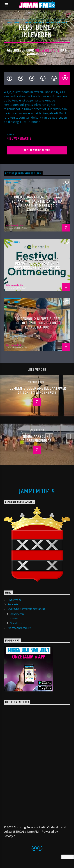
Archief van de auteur (37, 150)
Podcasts (13, 604)
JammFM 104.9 (37, 491)
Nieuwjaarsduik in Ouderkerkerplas (38, 439)
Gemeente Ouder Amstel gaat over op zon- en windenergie (38, 390)
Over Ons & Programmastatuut (26, 608)
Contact (15, 618)
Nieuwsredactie (47, 50)
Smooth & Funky (56, 22)
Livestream (14, 600)
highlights (13, 22)
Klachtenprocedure (19, 628)
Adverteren (17, 614)
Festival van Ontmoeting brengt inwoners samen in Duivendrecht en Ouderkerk (37, 263)
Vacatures (16, 623)
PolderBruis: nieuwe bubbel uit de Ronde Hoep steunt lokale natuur (38, 323)
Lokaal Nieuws (33, 22)
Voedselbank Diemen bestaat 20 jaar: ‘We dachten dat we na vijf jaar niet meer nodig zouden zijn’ (37, 203)
